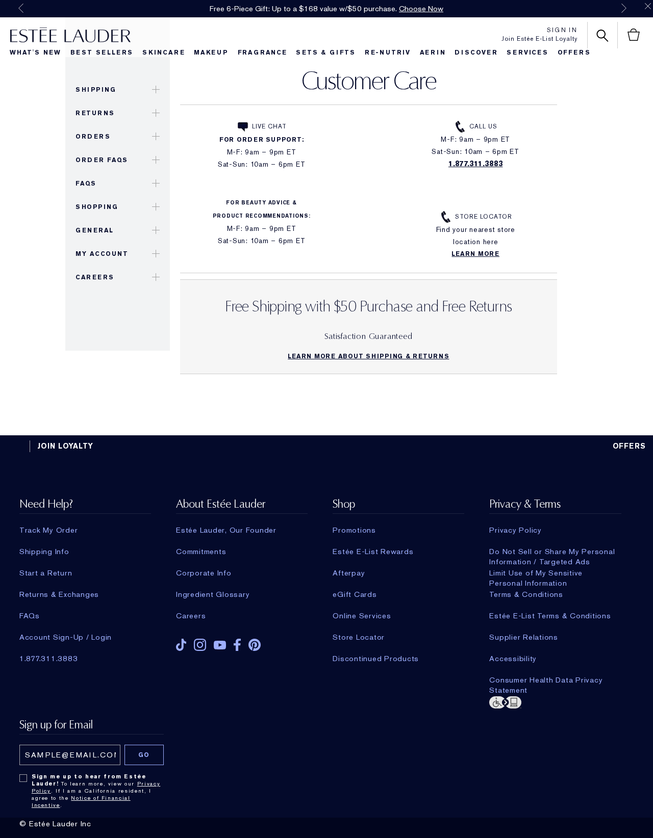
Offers (574, 52)
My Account (102, 254)
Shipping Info (44, 551)
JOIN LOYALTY (65, 446)
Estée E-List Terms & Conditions (550, 616)
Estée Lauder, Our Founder (226, 530)
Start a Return (45, 573)
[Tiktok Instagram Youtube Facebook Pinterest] (242, 641)
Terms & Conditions (526, 594)
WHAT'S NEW (35, 52)
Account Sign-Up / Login (65, 637)
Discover (476, 52)
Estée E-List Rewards (373, 551)
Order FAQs (102, 160)
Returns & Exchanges (59, 594)
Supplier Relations (523, 637)
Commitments (201, 551)
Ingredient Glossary (212, 594)
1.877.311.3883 (475, 164)
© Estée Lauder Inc (55, 824)
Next (624, 8)
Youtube (220, 645)
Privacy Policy (515, 530)
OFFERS (629, 446)
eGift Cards (354, 594)
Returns (95, 113)
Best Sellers (102, 52)
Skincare (163, 52)
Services (527, 52)
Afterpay (349, 573)
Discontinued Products (376, 658)
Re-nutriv (388, 52)
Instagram (200, 645)
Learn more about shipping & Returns (368, 356)
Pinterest (254, 645)
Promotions (354, 530)
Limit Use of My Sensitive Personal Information (536, 573)
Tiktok (181, 645)
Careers (95, 277)
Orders (93, 137)
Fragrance (262, 52)
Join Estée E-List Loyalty (539, 39)
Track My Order (48, 530)
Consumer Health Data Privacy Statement (545, 680)
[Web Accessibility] (555, 701)
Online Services (362, 616)
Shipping (96, 90)
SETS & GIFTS (326, 52)
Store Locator (483, 217)
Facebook (237, 645)
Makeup (211, 52)
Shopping (97, 207)
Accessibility (513, 658)
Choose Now (421, 9)
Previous (21, 8)
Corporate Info (204, 573)
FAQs (86, 183)
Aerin (433, 52)
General (95, 230)
